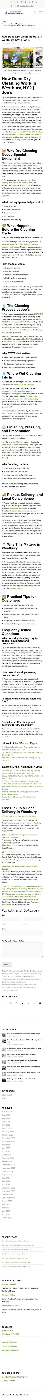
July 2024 (6, 1177)
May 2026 (6, 1121)
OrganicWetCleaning (18, 982)
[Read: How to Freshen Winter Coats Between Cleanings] (4, 1035)
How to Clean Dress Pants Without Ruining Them (23, 1066)
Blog (4, 21)
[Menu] (39, 13)
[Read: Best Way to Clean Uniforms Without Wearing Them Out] (4, 1041)
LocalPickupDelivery (27, 976)
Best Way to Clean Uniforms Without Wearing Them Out (18, 1245)
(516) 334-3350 (11, 1342)
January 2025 (7, 1161)
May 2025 (6, 1148)
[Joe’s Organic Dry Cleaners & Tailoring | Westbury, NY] (18, 13)
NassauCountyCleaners (26, 979)
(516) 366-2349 (11, 1346)
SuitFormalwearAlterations (26, 987)
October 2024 (7, 1171)
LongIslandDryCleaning (10, 979)
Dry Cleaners (19, 974)
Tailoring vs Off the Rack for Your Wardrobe (21, 1079)
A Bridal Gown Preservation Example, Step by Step (24, 1048)
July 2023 (6, 1204)
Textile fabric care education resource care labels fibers (22, 784)
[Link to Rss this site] (36, 2)
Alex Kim (22, 44)
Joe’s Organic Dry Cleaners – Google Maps (20, 816)
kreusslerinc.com (27, 347)
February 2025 (8, 1158)
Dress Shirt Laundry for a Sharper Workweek (21, 1054)
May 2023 (6, 1211)
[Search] (34, 13)
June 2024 (6, 1181)
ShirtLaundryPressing (9, 987)
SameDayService (30, 985)
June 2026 (6, 1118)
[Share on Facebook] (5, 1003)
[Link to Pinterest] (22, 2)
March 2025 (7, 1154)
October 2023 (7, 1194)
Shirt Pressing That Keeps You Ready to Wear (22, 1060)
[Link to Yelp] (29, 2)
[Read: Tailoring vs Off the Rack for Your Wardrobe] (4, 1080)
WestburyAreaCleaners (10, 990)
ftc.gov (39, 122)
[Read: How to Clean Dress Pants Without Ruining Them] (4, 1068)
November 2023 (8, 1191)
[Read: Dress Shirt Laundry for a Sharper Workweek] (4, 1055)
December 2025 (8, 1138)
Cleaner (11, 974)
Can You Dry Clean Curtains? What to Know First (23, 1073)
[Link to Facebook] (11, 2)
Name (3, 915)
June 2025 (6, 1144)
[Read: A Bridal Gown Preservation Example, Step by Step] (4, 1049)
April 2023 (6, 1214)
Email (4, 929)
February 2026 (8, 1131)
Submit (7, 964)
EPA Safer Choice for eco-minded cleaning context (20, 781)
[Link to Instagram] (14, 2)
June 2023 (6, 1207)
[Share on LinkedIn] (22, 1003)
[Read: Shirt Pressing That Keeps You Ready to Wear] (4, 1062)
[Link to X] (32, 2)
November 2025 (8, 1141)
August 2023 (7, 1201)
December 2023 (8, 1187)
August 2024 (7, 1174)
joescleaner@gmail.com (11, 1350)
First (4, 925)
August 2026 (7, 1111)
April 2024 (6, 1184)
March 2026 (7, 1128)
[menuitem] (34, 13)
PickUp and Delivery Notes (13, 941)
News (14, 44)
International (7, 1094)
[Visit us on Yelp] (28, 1003)
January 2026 (7, 1134)
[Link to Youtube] (25, 2)
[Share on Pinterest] (17, 1003)
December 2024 (8, 1164)
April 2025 (6, 1151)
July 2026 (6, 1115)
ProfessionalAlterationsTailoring (12, 985)
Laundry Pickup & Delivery (11, 976)
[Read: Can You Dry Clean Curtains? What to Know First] (4, 1074)
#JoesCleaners (11, 971)
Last (25, 925)
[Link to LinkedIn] (18, 2)
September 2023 (8, 1197)
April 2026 (6, 1125)
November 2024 (8, 1168)
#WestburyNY (21, 971)
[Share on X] (11, 1003)
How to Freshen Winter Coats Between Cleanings (23, 1034)
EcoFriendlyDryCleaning (32, 974)
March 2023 (7, 1217)
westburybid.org (16, 588)
